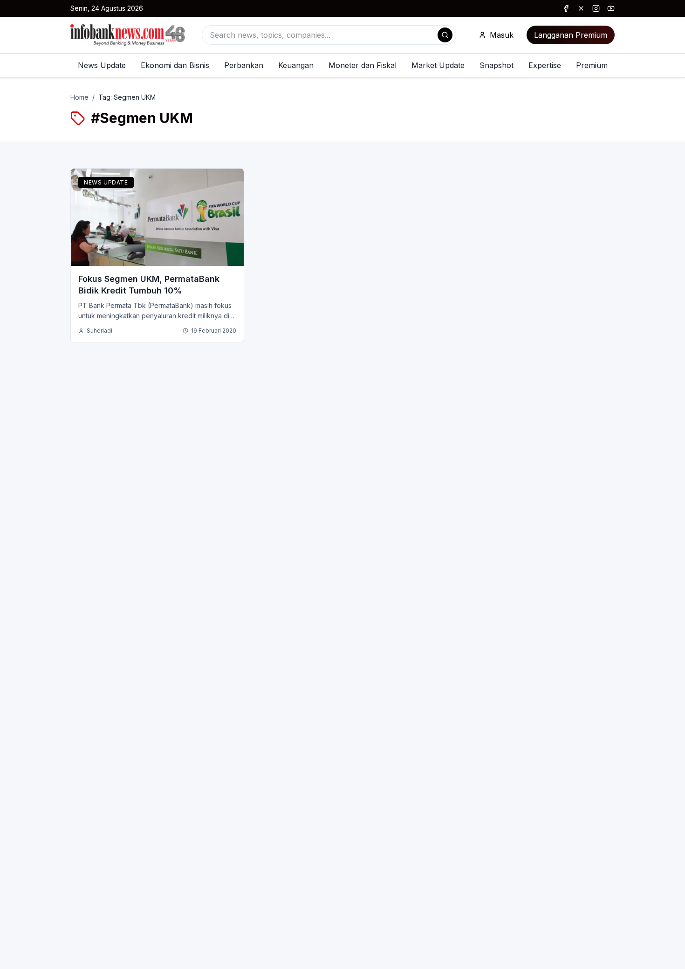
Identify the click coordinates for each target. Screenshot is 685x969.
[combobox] (329, 35)
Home (79, 97)
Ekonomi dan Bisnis (175, 65)
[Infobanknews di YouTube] (611, 8)
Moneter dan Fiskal (363, 65)
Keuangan (296, 65)
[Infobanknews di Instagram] (596, 8)
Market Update (438, 65)
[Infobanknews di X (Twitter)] (581, 8)
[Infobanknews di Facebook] (566, 8)
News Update (102, 65)
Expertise (544, 65)
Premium (592, 65)
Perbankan (243, 65)
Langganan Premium (570, 35)
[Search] (445, 34)
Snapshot (497, 65)
